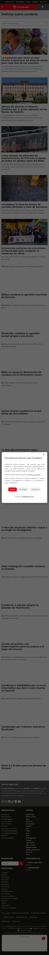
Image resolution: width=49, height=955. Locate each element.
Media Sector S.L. (28, 497)
